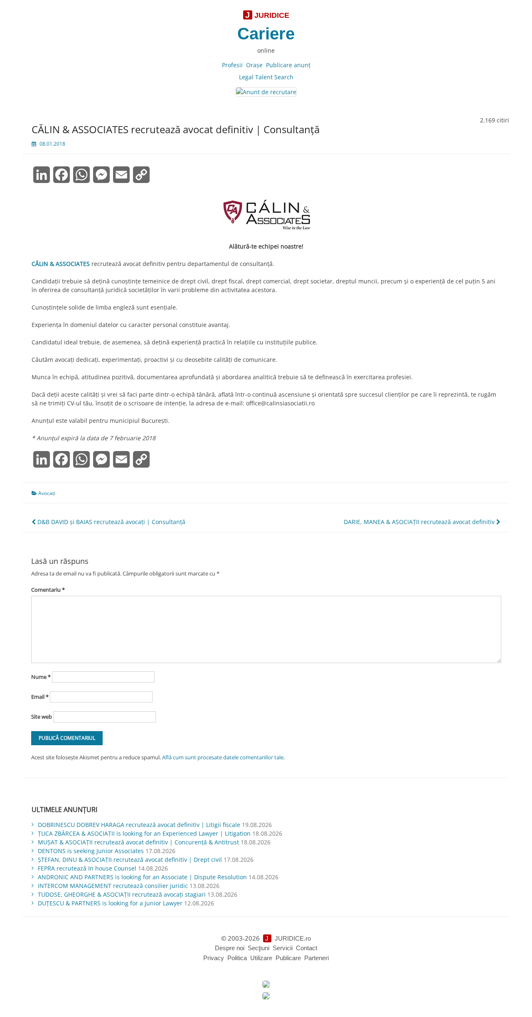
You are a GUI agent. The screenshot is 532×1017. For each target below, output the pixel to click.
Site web (41, 716)
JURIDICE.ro (293, 938)
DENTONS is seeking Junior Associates (91, 851)
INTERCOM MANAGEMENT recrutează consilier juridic (113, 886)
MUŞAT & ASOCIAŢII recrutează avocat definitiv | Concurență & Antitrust (138, 842)
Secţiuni (258, 947)
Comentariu (48, 589)
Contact (306, 947)
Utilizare (261, 957)
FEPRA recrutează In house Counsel (87, 868)
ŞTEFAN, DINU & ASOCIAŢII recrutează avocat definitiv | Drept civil (130, 859)
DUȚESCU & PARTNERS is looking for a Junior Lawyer (110, 903)
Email (40, 696)
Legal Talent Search (266, 77)
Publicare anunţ (288, 65)
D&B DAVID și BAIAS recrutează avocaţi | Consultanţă (110, 522)
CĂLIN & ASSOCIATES (61, 264)
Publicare (288, 957)
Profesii (232, 65)
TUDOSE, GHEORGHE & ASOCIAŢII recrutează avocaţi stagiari (122, 894)
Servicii (283, 947)
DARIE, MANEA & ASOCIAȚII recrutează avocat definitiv (420, 522)
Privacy (213, 957)
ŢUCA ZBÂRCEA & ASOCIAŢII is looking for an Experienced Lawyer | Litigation (144, 833)
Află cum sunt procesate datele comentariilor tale (222, 757)
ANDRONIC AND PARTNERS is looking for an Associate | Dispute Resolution (142, 877)
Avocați (46, 493)
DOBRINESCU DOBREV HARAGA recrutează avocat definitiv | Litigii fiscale (139, 825)
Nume (41, 676)
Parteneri (316, 957)
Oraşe (254, 65)
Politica (237, 957)
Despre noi (229, 947)
